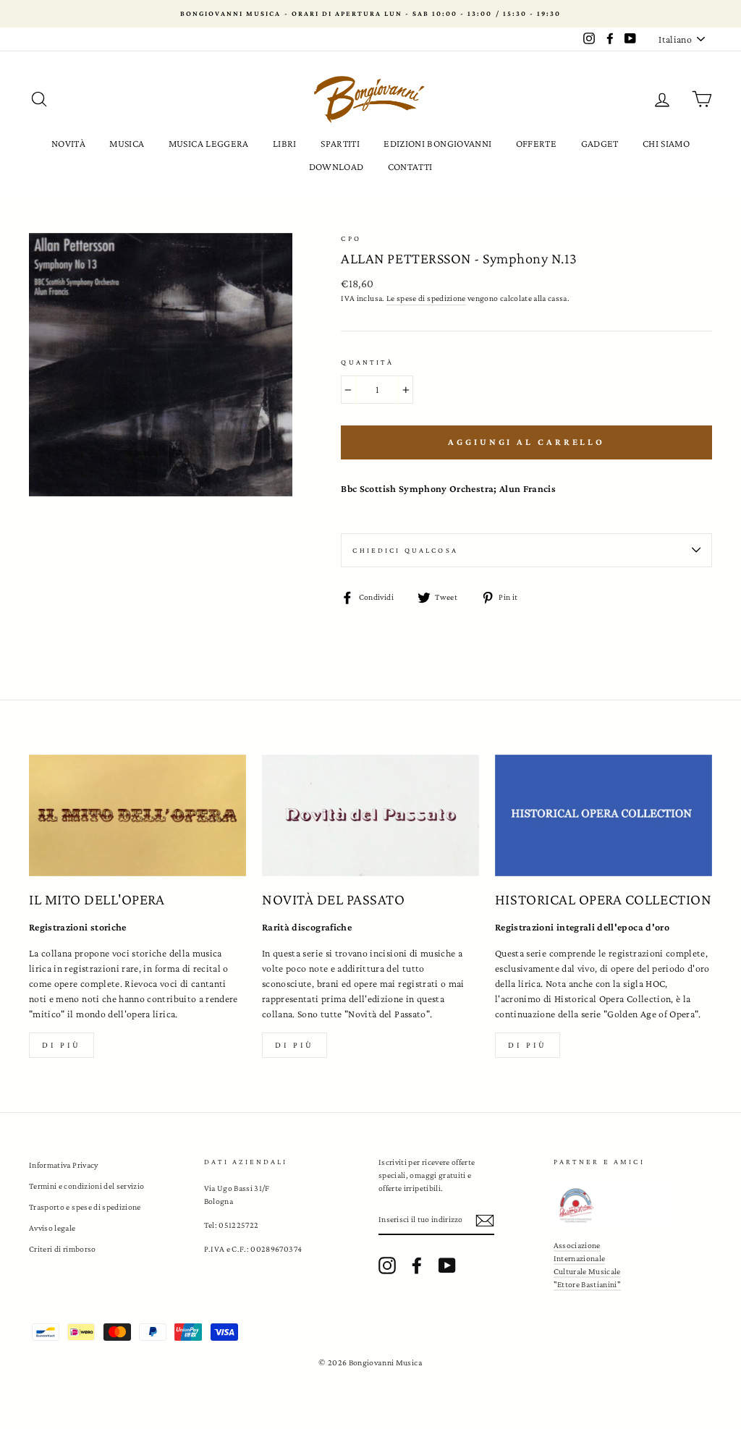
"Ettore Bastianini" (588, 1284)
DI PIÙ (294, 1045)
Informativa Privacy (63, 1165)
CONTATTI (410, 166)
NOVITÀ (68, 143)
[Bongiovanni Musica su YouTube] (447, 1265)
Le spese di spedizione (426, 298)
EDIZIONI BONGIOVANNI (437, 143)
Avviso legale (52, 1228)
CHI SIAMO (666, 143)
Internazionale (580, 1258)
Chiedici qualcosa (405, 550)
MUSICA (126, 143)
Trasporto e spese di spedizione (85, 1207)
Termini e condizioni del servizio (87, 1186)
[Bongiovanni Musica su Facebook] (416, 1265)
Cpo (350, 238)
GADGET (600, 143)
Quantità (367, 362)
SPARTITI (340, 143)
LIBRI (285, 143)
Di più (61, 1045)
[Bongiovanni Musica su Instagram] (387, 1265)
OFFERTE (536, 143)
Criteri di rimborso (62, 1249)
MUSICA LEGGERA (209, 143)
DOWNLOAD (336, 166)
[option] (370, 13)
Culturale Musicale (587, 1271)
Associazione (577, 1245)
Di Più (527, 1045)
